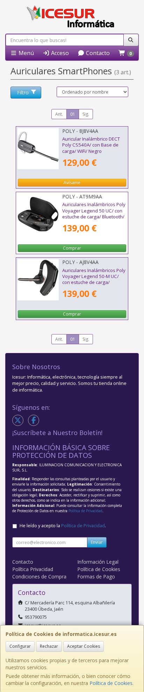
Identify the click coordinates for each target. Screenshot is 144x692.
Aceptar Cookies (83, 646)
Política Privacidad (32, 569)
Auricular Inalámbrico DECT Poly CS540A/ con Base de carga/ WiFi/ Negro (91, 145)
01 (72, 114)
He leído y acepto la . (63, 526)
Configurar (20, 646)
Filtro (23, 92)
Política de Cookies (110, 683)
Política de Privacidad (85, 510)
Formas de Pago (96, 576)
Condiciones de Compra (39, 576)
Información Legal (97, 561)
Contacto (97, 53)
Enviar (97, 542)
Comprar (72, 248)
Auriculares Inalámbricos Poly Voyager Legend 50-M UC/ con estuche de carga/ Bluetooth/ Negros (93, 279)
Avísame (72, 182)
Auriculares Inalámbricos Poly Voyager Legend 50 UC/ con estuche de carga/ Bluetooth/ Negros (93, 213)
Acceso (59, 53)
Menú (25, 53)
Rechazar (49, 646)
